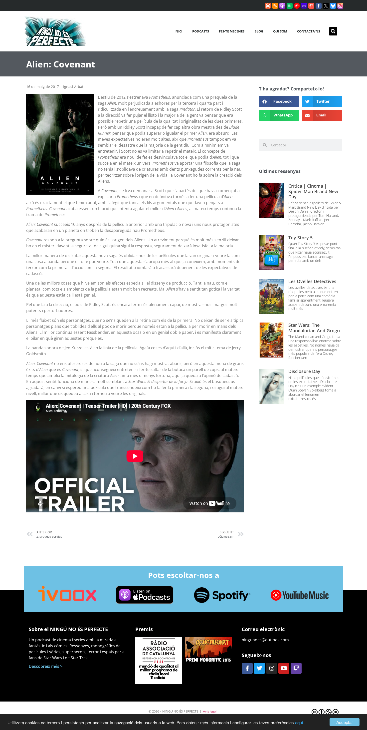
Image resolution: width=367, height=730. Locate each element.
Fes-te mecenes (231, 31)
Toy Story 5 (300, 238)
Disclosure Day (304, 371)
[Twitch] (296, 668)
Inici (178, 31)
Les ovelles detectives (312, 281)
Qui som (280, 31)
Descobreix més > (45, 666)
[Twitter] (259, 668)
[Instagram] (271, 668)
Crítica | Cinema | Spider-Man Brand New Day (313, 191)
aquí (299, 722)
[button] (333, 31)
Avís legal (209, 711)
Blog (258, 31)
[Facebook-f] (247, 668)
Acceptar (344, 722)
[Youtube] (283, 668)
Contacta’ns (308, 31)
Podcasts (200, 31)
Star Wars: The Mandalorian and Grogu (314, 328)
